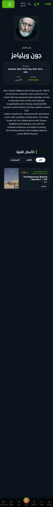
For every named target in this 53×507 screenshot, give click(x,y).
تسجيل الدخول (23, 4)
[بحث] (29, 4)
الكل (40, 160)
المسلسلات (15, 160)
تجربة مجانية (9, 4)
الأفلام (29, 160)
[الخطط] (26, 500)
